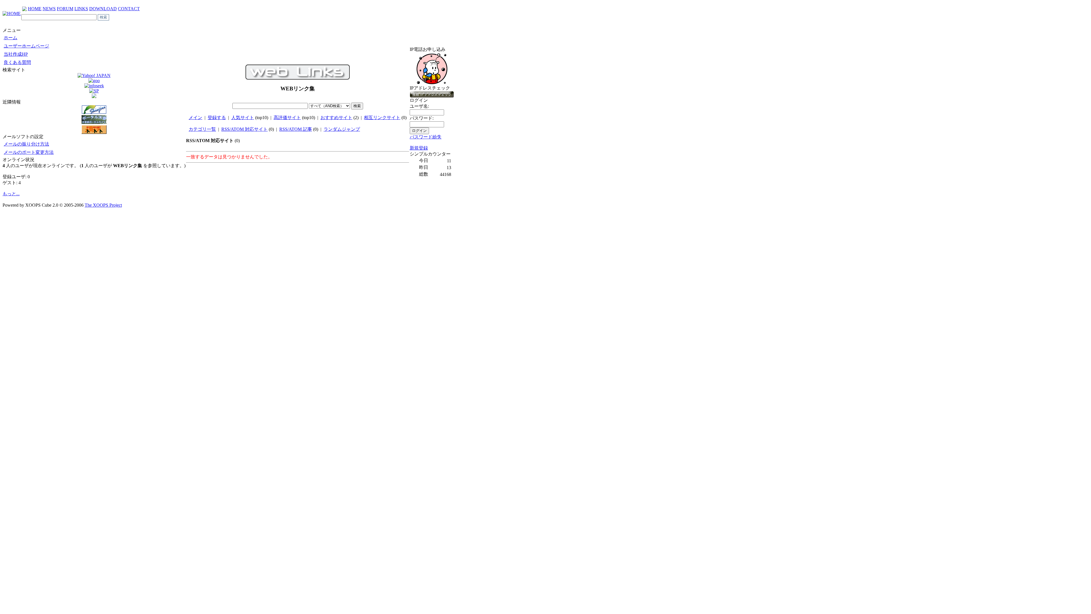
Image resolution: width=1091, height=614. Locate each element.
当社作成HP (16, 54)
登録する (217, 117)
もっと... (11, 193)
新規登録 (419, 148)
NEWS (49, 8)
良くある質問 (17, 62)
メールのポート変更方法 (29, 152)
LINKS (81, 8)
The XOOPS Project (103, 205)
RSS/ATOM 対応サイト (244, 129)
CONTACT (129, 8)
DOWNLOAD (103, 8)
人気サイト (242, 117)
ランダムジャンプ (342, 129)
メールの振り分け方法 (26, 144)
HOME (34, 8)
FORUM (65, 8)
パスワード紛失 (426, 136)
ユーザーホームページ (26, 45)
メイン (195, 117)
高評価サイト (287, 117)
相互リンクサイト (382, 117)
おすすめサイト (336, 117)
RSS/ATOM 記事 (295, 129)
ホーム (10, 37)
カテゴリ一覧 (202, 129)
